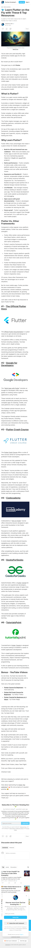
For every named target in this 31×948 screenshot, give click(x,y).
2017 (25, 99)
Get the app (23, 941)
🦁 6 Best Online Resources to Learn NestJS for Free (11, 887)
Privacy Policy (18, 930)
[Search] (28, 867)
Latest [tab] (7, 867)
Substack (7, 944)
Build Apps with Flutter (12, 388)
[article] (15, 877)
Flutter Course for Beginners (13, 687)
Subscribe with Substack (16, 923)
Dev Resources (6, 7)
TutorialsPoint (13, 622)
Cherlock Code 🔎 (9, 23)
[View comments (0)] (6, 28)
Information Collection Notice (17, 828)
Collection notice (15, 937)
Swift (13, 158)
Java (20, 158)
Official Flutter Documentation (13, 332)
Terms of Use (23, 827)
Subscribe (21, 2)
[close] (26, 895)
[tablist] (8, 847)
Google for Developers (9, 364)
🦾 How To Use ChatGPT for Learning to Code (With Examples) (10, 873)
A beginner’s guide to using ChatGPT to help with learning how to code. (11, 878)
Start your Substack (11, 941)
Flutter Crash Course (17, 429)
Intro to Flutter (16, 521)
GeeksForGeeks (14, 560)
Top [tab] (3, 867)
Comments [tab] (5, 847)
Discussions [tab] (13, 867)
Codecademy (13, 498)
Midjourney (15, 49)
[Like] (2, 28)
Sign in (27, 2)
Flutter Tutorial (21, 583)
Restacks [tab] (11, 847)
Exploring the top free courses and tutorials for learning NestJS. (10, 891)
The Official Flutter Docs (13, 307)
